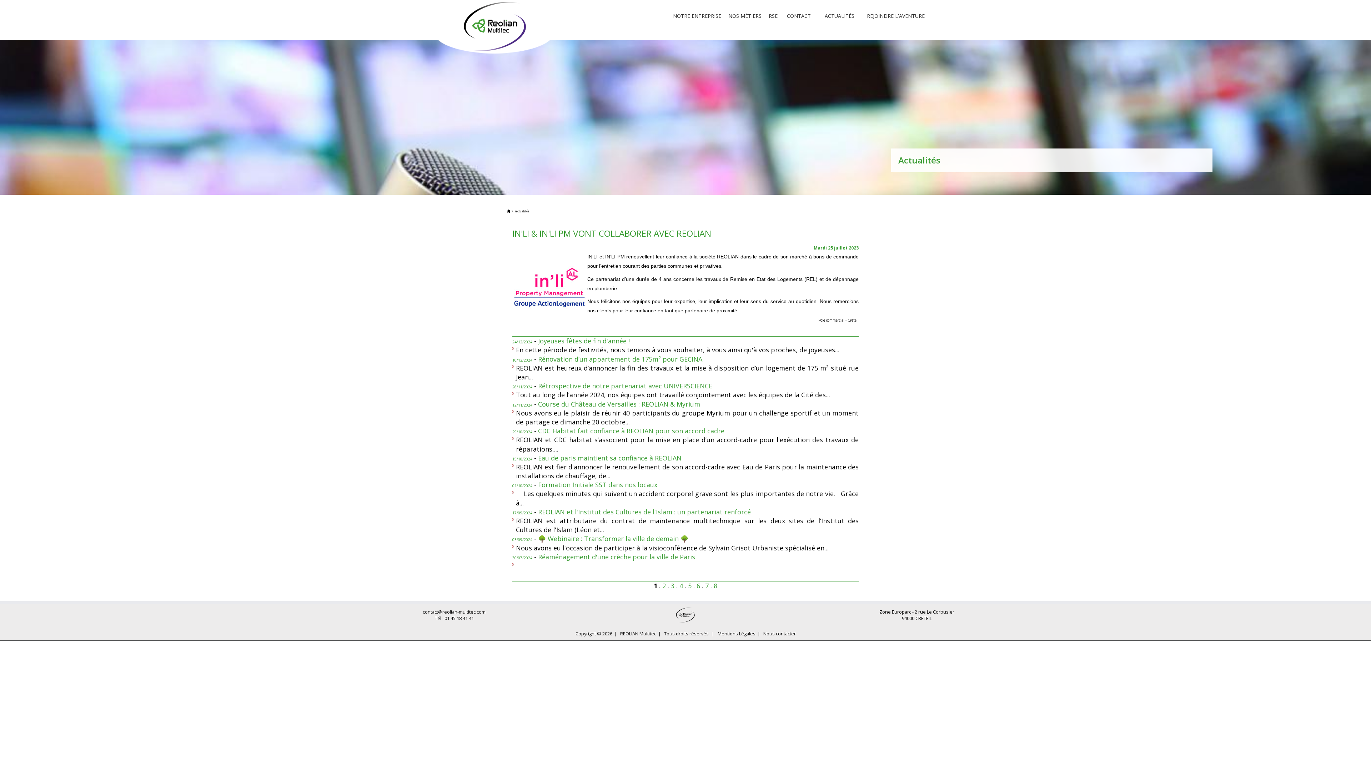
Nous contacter (779, 633)
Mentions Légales (736, 633)
